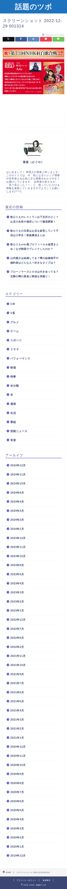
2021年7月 (17, 683)
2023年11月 (18, 546)
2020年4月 (17, 819)
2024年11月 (18, 474)
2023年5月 (17, 574)
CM (12, 303)
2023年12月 (18, 538)
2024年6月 (17, 492)
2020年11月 (18, 755)
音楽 (13, 440)
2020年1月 (17, 846)
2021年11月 (18, 655)
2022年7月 (17, 628)
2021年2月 (17, 728)
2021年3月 (17, 719)
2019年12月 (18, 855)
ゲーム (14, 331)
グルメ (14, 322)
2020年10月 (18, 764)
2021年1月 (17, 737)
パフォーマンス (20, 358)
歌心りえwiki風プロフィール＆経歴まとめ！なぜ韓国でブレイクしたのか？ (34, 246)
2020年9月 (17, 773)
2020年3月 (17, 828)
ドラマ (14, 349)
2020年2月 (17, 837)
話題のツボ (33, 6)
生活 (13, 412)
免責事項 (46, 880)
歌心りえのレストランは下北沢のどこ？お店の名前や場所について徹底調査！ (34, 219)
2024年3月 (17, 510)
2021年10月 (18, 665)
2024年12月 (18, 465)
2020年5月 (17, 810)
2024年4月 (17, 501)
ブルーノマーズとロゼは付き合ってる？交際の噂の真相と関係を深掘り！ (34, 274)
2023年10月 (18, 556)
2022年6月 (17, 637)
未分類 (14, 385)
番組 (13, 421)
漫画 (13, 403)
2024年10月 (18, 483)
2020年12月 (18, 746)
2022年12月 (18, 619)
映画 (13, 367)
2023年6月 (17, 565)
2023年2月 (17, 601)
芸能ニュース (19, 431)
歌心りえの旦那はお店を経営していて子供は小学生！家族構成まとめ (34, 233)
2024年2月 (17, 519)
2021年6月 (17, 692)
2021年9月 (17, 674)
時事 (13, 376)
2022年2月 (17, 646)
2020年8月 (17, 783)
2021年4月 (17, 710)
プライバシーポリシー (26, 880)
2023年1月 (17, 610)
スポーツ (16, 340)
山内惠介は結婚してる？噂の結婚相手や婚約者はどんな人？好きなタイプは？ (34, 260)
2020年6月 (17, 801)
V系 (12, 313)
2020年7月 (17, 792)
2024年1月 (17, 528)
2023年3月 (17, 592)
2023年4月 (17, 583)
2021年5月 (17, 701)
